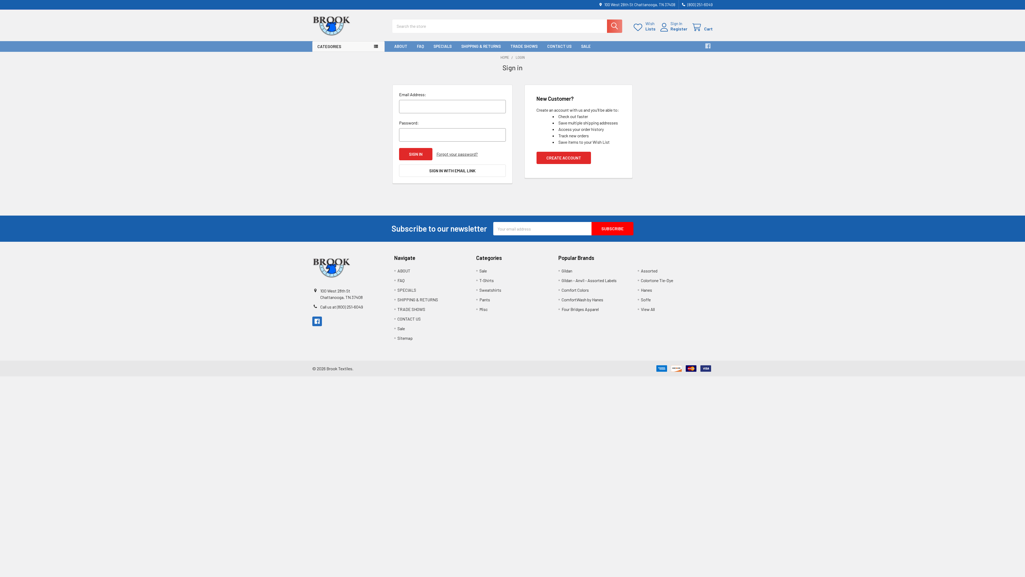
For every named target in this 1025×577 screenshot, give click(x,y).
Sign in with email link (452, 170)
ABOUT (400, 46)
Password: (409, 122)
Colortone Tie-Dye (657, 280)
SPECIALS (442, 46)
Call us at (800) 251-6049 (341, 306)
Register (679, 28)
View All (648, 309)
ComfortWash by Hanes (582, 299)
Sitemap (405, 338)
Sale (586, 46)
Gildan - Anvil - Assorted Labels (589, 280)
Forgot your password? (457, 154)
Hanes (646, 290)
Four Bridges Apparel (580, 309)
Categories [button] (329, 46)
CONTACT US (559, 46)
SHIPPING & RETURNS (481, 46)
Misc (483, 309)
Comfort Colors (575, 290)
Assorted (649, 270)
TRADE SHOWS (524, 46)
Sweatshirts (490, 290)
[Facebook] (708, 46)
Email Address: (412, 94)
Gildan (567, 270)
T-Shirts (486, 280)
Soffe (646, 299)
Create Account (563, 157)
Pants (484, 299)
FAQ (420, 46)
